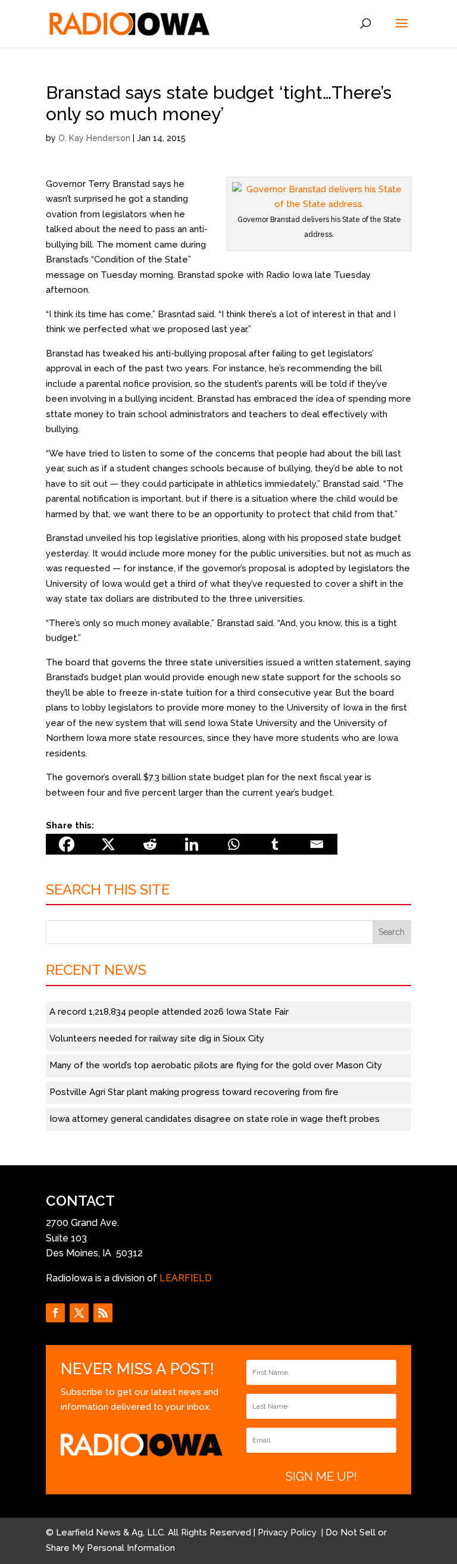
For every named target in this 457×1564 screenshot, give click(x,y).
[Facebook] (66, 844)
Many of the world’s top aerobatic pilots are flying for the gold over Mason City (215, 1065)
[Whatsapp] (233, 844)
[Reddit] (150, 844)
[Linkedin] (191, 844)
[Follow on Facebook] (55, 1312)
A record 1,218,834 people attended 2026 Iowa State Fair (169, 1011)
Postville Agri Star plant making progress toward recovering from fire (194, 1092)
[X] (108, 844)
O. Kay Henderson (94, 138)
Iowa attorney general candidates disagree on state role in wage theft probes (214, 1118)
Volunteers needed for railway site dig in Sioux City (156, 1038)
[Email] (316, 844)
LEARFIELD (185, 1278)
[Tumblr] (275, 844)
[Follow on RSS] (102, 1312)
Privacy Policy (288, 1532)
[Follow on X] (79, 1312)
